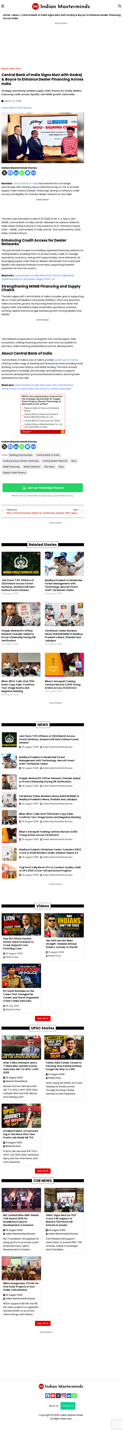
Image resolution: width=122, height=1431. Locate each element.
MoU (73, 460)
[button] (2, 6)
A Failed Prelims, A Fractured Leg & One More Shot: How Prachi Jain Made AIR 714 (20, 1134)
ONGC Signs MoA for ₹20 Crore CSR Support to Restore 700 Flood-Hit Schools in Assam (61, 1220)
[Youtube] (53, 1395)
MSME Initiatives (32, 466)
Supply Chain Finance (14, 472)
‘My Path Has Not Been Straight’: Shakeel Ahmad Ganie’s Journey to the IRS (62, 944)
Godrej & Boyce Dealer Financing (21, 460)
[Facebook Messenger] (27, 172)
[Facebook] (10, 172)
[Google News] (33, 172)
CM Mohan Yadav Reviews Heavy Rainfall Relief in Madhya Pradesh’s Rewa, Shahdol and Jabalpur (64, 635)
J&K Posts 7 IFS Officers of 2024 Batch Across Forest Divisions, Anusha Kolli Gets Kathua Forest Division (18, 585)
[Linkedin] (16, 172)
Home (6, 15)
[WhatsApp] (74, 1395)
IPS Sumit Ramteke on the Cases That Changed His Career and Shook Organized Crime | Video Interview (21, 996)
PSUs (18, 68)
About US (53, 1405)
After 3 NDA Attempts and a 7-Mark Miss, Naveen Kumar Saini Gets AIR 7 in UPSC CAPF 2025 (21, 1067)
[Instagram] (63, 1395)
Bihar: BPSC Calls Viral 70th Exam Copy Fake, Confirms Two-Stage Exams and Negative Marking (17, 686)
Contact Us (68, 1405)
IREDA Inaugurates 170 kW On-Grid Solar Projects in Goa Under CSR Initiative (21, 1287)
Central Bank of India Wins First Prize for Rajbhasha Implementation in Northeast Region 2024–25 (37, 277)
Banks (4, 68)
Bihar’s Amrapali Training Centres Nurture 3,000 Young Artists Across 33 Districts (62, 685)
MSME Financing (11, 466)
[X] (4, 172)
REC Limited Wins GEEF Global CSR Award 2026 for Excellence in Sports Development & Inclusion (21, 1220)
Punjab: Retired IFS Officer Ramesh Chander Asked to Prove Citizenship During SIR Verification (18, 635)
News (15, 15)
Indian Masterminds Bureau (16, 107)
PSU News (49, 466)
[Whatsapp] (21, 172)
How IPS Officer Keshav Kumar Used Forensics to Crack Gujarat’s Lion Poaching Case (18, 943)
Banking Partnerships (20, 455)
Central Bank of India (25, 183)
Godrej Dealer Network (55, 460)
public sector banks (66, 360)
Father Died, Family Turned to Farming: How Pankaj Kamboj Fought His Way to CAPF (64, 1066)
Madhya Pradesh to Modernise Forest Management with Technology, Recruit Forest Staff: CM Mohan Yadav (63, 585)
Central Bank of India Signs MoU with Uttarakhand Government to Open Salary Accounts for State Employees (37, 386)
